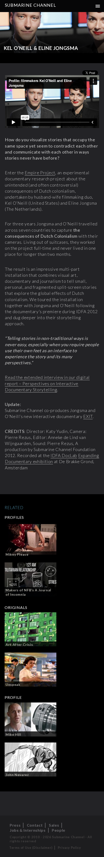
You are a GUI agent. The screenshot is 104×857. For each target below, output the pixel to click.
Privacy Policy (69, 848)
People (58, 830)
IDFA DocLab (64, 455)
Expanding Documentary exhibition (52, 458)
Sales (54, 825)
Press (15, 825)
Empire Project (40, 172)
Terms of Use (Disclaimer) (30, 848)
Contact (35, 825)
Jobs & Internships (28, 830)
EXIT (88, 416)
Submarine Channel (30, 5)
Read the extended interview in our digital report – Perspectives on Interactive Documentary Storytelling (47, 383)
